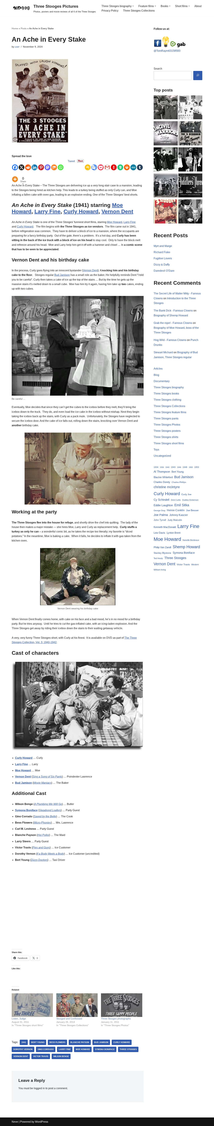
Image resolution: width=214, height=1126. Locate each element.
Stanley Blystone (162, 553)
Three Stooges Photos (167, 424)
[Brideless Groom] (166, 186)
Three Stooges (128, 1049)
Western (195, 564)
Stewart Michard (163, 352)
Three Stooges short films (169, 443)
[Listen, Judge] (32, 1005)
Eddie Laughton (163, 505)
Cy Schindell (161, 499)
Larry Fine (47, 211)
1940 (167, 467)
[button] (133, 6)
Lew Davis (159, 532)
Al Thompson (162, 471)
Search (158, 68)
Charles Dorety (162, 482)
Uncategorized (162, 455)
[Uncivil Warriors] (166, 134)
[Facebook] (15, 164)
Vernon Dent (117, 211)
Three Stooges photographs (116, 1018)
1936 (162, 467)
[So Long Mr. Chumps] (190, 134)
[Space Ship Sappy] (190, 108)
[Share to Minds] (165, 46)
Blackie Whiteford (163, 477)
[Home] (166, 108)
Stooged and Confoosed (69, 1018)
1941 (23, 1042)
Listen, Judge (19, 1018)
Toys (156, 449)
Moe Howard (114, 222)
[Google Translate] (94, 164)
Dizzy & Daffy (162, 264)
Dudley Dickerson (190, 500)
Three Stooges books (166, 393)
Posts (24, 28)
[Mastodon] (47, 164)
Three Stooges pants (166, 418)
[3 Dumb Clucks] (190, 212)
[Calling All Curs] (166, 212)
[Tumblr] (140, 164)
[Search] (197, 75)
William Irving (160, 570)
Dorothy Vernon (23, 1049)
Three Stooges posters (167, 430)
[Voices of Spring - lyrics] (190, 160)
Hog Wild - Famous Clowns (170, 340)
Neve (15, 1121)
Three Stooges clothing (167, 399)
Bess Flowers (57, 1042)
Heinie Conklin (176, 510)
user (17, 46)
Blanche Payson (79, 1042)
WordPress (41, 1121)
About (197, 6)
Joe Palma (161, 515)
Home (15, 28)
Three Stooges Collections (139, 10)
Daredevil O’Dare (164, 270)
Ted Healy (158, 558)
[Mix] (54, 164)
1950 (191, 467)
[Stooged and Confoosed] (77, 1005)
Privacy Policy (109, 10)
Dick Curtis (176, 500)
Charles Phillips (179, 482)
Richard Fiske (162, 252)
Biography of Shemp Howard (171, 315)
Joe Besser (192, 510)
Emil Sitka (181, 505)
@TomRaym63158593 (167, 50)
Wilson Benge (61, 1056)
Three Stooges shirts (166, 437)
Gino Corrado (46, 1049)
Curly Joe (186, 494)
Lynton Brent (173, 532)
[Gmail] (107, 164)
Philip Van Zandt (162, 547)
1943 (173, 467)
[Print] (127, 164)
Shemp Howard (186, 547)
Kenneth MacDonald (165, 527)
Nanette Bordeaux (191, 540)
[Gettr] (114, 164)
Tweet (71, 161)
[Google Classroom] (88, 164)
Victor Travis (40, 1056)
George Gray (159, 510)
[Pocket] (101, 164)
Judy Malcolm (175, 520)
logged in (39, 1088)
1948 (185, 467)
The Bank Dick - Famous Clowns (173, 310)
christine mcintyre (167, 487)
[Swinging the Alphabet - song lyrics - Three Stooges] (166, 160)
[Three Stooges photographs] (121, 1005)
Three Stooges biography (169, 387)
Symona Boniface (26, 810)
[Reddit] (28, 164)
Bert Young (37, 1042)
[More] (15, 176)
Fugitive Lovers (163, 258)
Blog (156, 375)
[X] (21, 164)
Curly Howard (81, 211)
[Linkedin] (34, 164)
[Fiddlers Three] (190, 186)
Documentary (162, 381)
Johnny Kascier (178, 514)
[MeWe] (133, 164)
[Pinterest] (41, 164)
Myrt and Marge (163, 246)
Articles (158, 368)
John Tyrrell (160, 520)
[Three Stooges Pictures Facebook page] (158, 46)
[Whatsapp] (61, 164)
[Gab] (120, 164)
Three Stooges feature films (170, 412)
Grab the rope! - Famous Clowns (173, 323)
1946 (179, 467)
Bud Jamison (62, 275)
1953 (196, 467)
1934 (156, 467)
